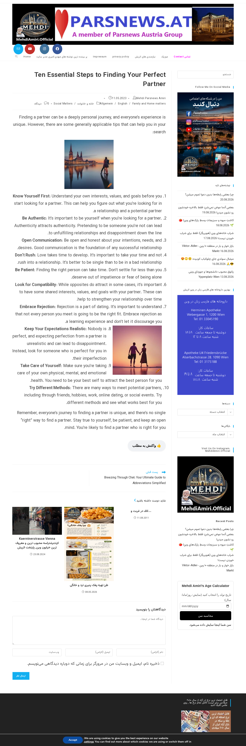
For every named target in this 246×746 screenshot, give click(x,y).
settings (89, 742)
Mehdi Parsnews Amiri (151, 98)
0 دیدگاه (41, 104)
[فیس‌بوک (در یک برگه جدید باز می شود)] (57, 49)
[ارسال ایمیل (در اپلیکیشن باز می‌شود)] (18, 49)
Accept (73, 740)
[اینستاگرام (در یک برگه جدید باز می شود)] (44, 49)
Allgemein (106, 104)
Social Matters (63, 104)
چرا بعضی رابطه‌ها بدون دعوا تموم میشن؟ (209, 194)
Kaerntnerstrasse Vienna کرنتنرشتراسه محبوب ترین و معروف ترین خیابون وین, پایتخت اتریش (37, 543)
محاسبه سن (205, 615)
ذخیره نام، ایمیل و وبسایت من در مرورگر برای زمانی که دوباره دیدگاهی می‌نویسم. (93, 664)
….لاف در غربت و (141, 511)
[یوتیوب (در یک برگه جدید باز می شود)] (30, 49)
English (122, 104)
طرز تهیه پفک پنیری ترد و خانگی (89, 585)
